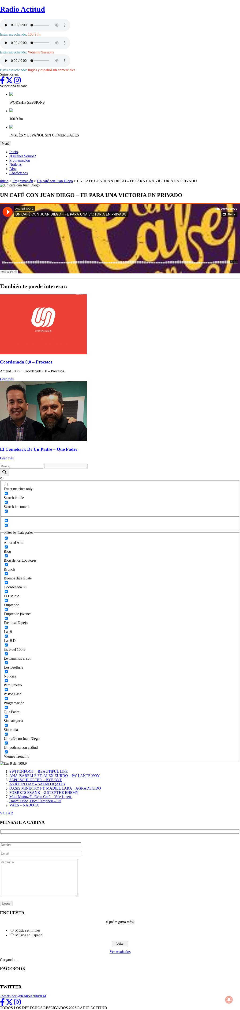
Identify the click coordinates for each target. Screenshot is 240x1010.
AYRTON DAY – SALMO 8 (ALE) (37, 784)
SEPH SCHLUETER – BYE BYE (35, 780)
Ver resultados (120, 952)
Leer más (7, 379)
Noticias (15, 164)
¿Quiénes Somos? (22, 156)
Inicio (13, 152)
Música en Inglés (27, 930)
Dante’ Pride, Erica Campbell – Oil (35, 801)
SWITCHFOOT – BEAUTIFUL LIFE (38, 771)
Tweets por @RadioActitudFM (23, 996)
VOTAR (6, 813)
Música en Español (29, 935)
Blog (13, 169)
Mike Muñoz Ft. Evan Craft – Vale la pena (40, 797)
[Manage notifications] (229, 999)
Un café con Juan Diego (55, 181)
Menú (6, 143)
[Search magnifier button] (4, 472)
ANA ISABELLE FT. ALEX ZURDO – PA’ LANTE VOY (54, 776)
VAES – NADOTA (24, 805)
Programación (19, 160)
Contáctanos (18, 173)
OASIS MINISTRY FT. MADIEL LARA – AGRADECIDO (55, 788)
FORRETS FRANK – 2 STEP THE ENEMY (44, 792)
